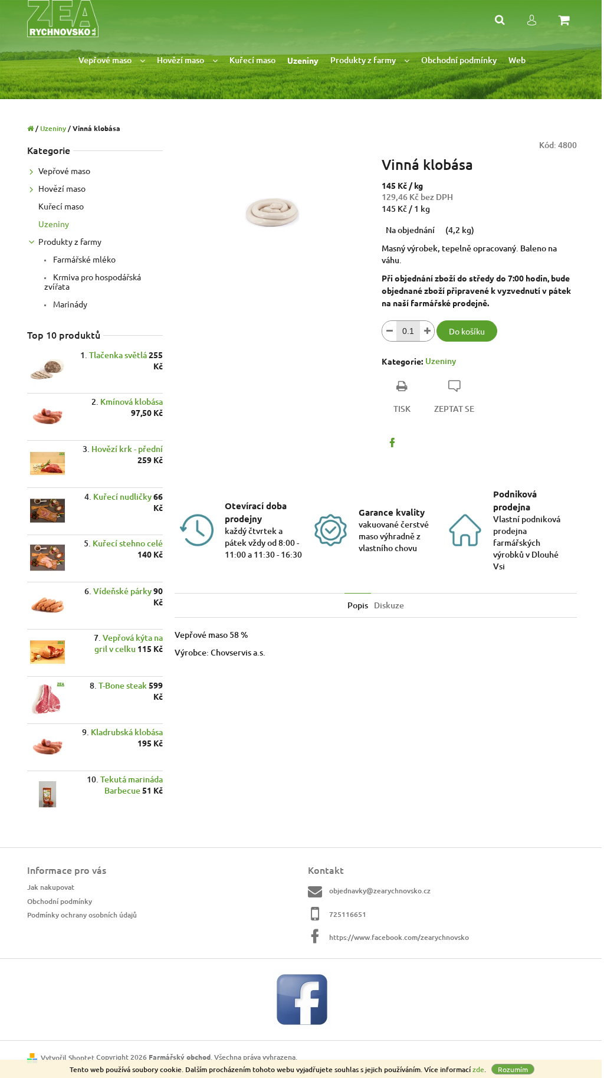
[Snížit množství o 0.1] (389, 331)
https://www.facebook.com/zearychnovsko (399, 937)
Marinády (69, 304)
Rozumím (513, 1069)
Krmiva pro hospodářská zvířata (92, 281)
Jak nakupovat (50, 887)
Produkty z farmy (69, 241)
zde (478, 1069)
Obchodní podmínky (59, 901)
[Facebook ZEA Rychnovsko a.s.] (302, 999)
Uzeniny (53, 223)
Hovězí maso (62, 188)
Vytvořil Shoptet (67, 1058)
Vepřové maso (64, 170)
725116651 (347, 914)
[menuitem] (112, 60)
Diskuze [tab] (389, 605)
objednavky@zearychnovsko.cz (380, 891)
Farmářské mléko (83, 259)
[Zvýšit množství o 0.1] (427, 331)
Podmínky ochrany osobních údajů (82, 915)
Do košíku (467, 331)
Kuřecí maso (61, 206)
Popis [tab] (357, 605)
